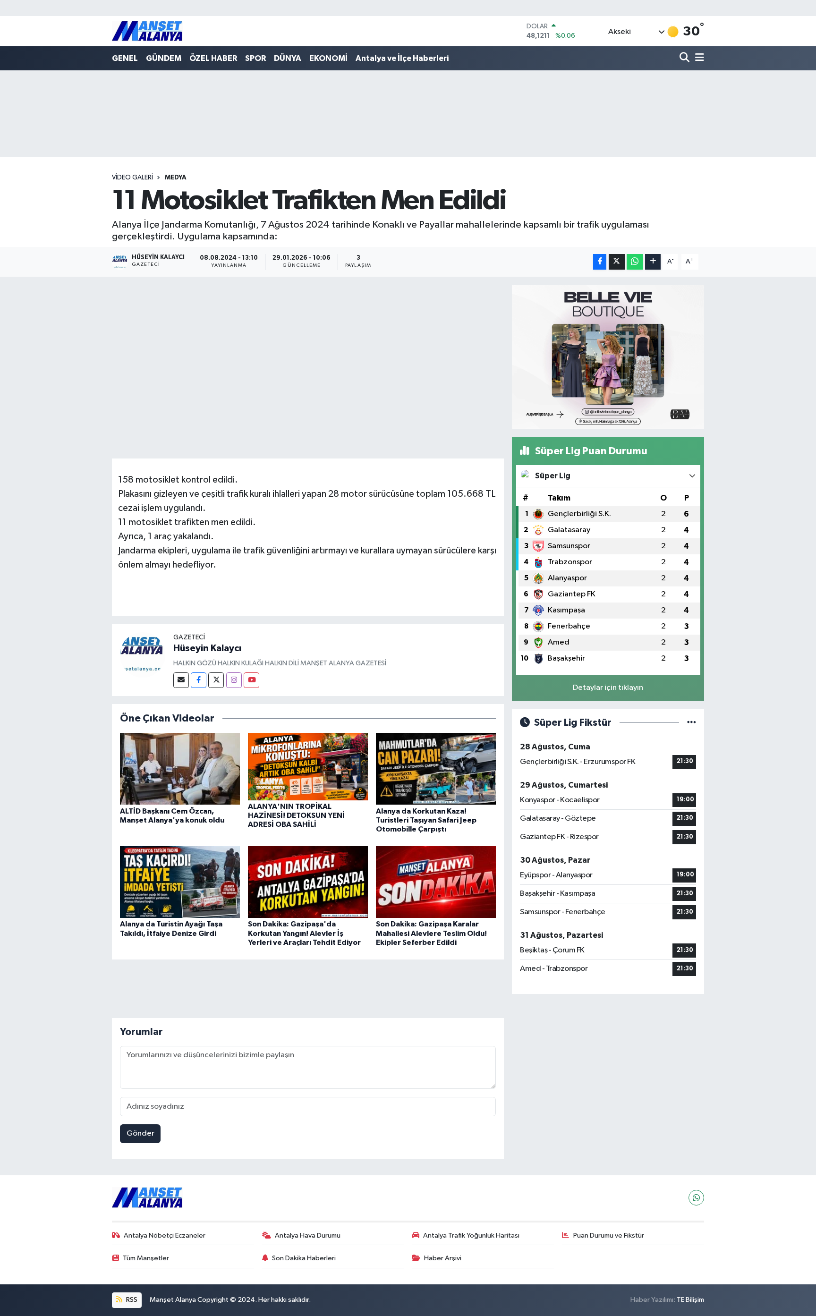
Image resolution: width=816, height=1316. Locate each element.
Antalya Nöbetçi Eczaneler (164, 1235)
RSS (131, 1299)
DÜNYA (287, 58)
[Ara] (685, 58)
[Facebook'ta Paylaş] (599, 262)
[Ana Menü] (698, 58)
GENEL (125, 58)
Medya (176, 177)
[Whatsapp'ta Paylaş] (635, 262)
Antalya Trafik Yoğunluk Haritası (471, 1235)
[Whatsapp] (696, 1198)
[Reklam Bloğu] (608, 356)
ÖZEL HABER (213, 58)
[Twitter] (216, 680)
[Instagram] (234, 680)
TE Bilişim (690, 1299)
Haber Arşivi (442, 1258)
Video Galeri (132, 177)
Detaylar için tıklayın (608, 688)
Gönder (140, 1133)
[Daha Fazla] (653, 262)
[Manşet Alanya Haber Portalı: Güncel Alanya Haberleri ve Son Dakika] (147, 31)
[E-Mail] (181, 680)
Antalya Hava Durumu (307, 1235)
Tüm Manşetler (146, 1258)
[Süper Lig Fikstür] (691, 723)
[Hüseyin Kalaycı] (142, 655)
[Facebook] (198, 680)
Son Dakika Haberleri (304, 1258)
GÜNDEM (163, 58)
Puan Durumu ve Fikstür (608, 1235)
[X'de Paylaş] (617, 262)
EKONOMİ (328, 58)
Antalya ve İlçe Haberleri (402, 58)
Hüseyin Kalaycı (207, 648)
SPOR (255, 58)
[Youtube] (251, 680)
